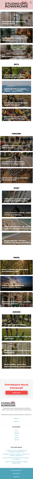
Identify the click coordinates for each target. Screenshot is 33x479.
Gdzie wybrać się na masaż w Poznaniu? (12, 39)
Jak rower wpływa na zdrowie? (15, 325)
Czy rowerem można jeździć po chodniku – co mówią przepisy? (13, 163)
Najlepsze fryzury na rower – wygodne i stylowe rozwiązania (16, 303)
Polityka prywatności (16, 470)
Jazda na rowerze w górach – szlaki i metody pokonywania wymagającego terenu (17, 214)
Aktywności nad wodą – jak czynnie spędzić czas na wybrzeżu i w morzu (17, 228)
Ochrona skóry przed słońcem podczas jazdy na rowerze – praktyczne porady (13, 287)
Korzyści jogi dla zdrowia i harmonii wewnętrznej (17, 351)
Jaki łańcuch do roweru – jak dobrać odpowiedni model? (15, 179)
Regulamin (16, 477)
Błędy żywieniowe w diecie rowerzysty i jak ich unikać (14, 76)
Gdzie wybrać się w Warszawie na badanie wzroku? (14, 23)
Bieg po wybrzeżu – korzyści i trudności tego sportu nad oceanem (17, 242)
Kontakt (16, 421)
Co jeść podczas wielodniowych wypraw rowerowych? (16, 104)
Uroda (16, 257)
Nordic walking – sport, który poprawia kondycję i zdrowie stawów (18, 365)
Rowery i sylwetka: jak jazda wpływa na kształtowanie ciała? (15, 270)
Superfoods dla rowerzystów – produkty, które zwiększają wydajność (15, 118)
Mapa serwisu (16, 473)
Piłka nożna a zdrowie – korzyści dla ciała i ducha (17, 337)
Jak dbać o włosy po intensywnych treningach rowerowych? (16, 451)
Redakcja (16, 418)
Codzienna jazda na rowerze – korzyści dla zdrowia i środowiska (16, 455)
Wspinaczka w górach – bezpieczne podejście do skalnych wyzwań (17, 200)
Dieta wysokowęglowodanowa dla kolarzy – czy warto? (16, 458)
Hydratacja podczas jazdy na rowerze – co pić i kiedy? (15, 90)
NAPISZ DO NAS (17, 392)
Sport (16, 188)
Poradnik (16, 133)
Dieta (16, 64)
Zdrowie (16, 312)
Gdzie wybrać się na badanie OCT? (14, 56)
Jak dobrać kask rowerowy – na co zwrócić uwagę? (14, 147)
